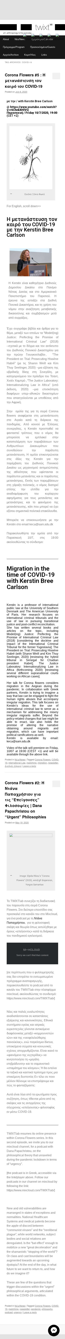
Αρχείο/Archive (11, 54)
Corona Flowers (43, 759)
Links (44, 54)
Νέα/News (20, 39)
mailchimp (32, 762)
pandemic (36, 1308)
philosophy (47, 1308)
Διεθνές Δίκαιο (13, 765)
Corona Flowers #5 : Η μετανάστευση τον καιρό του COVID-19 (25, 80)
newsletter (53, 762)
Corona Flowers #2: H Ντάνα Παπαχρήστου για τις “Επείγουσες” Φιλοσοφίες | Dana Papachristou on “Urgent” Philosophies (25, 799)
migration (42, 762)
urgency (18, 1312)
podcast (9, 1312)
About (6, 39)
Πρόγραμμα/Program (14, 47)
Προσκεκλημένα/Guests (42, 47)
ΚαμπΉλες (30, 54)
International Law (16, 762)
